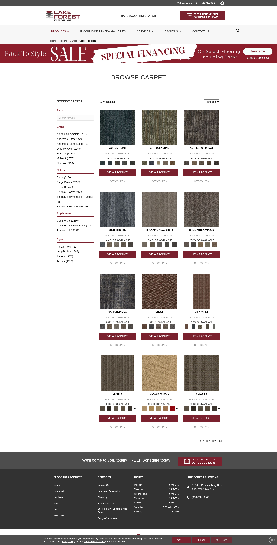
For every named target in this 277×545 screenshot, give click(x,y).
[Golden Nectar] (151, 408)
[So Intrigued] (201, 209)
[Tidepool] (117, 127)
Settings (221, 540)
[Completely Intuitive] (200, 244)
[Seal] (130, 244)
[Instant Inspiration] (214, 244)
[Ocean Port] (110, 163)
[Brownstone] (117, 163)
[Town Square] (172, 326)
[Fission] (123, 244)
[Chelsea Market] (159, 291)
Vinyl (56, 503)
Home (53, 41)
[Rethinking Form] (209, 163)
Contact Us (103, 485)
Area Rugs (59, 515)
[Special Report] (152, 244)
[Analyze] (109, 408)
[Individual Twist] (201, 163)
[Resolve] (117, 373)
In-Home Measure (107, 503)
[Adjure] (130, 408)
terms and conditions (94, 541)
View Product (117, 172)
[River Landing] (151, 326)
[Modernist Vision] (158, 163)
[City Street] (132, 163)
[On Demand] (167, 244)
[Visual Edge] (201, 127)
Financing (103, 497)
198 (220, 441)
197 (214, 441)
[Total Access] (174, 244)
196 (208, 441)
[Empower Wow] (207, 244)
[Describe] (116, 408)
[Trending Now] (159, 209)
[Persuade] (123, 408)
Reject (201, 540)
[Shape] (117, 209)
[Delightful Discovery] (159, 127)
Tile (55, 509)
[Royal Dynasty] (172, 408)
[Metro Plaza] (165, 326)
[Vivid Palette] (172, 163)
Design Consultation (108, 518)
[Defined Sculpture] (194, 163)
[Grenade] (109, 244)
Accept (181, 540)
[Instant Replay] (159, 244)
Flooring (63, 41)
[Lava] (116, 244)
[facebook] (221, 3)
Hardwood (59, 491)
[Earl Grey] (125, 163)
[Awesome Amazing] (165, 163)
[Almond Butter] (158, 408)
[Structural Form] (216, 163)
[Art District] (158, 326)
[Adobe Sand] (159, 373)
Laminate (58, 497)
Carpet (73, 41)
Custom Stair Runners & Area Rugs (112, 510)
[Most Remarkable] (151, 163)
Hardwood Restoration (109, 491)
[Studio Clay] (165, 408)
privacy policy (68, 541)
